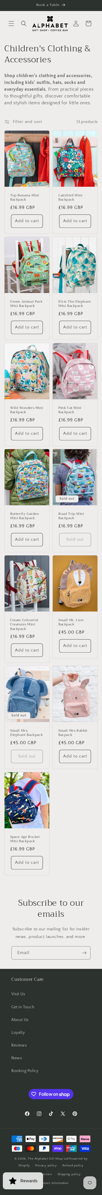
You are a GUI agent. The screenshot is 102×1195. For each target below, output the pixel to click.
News (16, 1058)
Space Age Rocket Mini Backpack (25, 839)
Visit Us (18, 994)
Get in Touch (22, 1007)
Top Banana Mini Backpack (24, 197)
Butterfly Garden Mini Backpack (24, 516)
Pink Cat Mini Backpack (69, 410)
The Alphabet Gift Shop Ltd (48, 1158)
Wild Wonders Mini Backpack (26, 410)
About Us (20, 1020)
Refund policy (73, 1165)
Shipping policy (69, 1174)
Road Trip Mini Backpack (71, 516)
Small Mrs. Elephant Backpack (26, 733)
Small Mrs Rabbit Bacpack (73, 733)
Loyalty (18, 1032)
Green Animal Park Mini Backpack (26, 303)
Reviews (19, 1045)
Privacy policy (46, 1165)
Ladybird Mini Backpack (70, 197)
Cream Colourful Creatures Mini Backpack (24, 624)
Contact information (53, 1183)
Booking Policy (24, 1071)
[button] (11, 23)
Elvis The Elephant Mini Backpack (74, 303)
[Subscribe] (84, 953)
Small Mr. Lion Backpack (71, 622)
